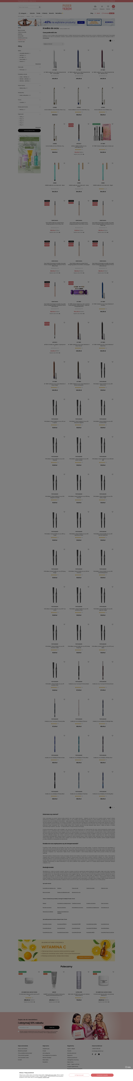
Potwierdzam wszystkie (102, 1075)
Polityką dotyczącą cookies (50, 1074)
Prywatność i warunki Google (43, 1077)
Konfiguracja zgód (79, 1075)
